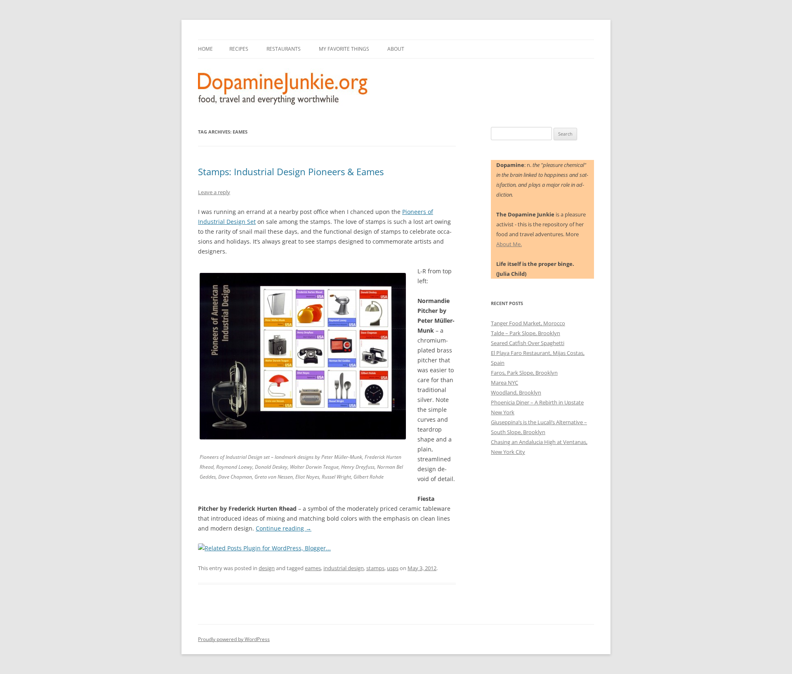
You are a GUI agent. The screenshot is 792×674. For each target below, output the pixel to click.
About (395, 48)
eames (313, 568)
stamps (375, 568)
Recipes (238, 48)
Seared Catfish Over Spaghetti (527, 343)
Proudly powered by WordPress (234, 639)
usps (392, 568)
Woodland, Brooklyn (516, 392)
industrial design (343, 568)
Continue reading (283, 528)
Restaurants (283, 48)
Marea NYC (504, 382)
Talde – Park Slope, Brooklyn (525, 333)
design (267, 568)
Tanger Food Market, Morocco (528, 323)
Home (205, 48)
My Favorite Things (344, 48)
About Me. (509, 244)
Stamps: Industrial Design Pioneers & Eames (291, 171)
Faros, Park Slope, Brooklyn (524, 372)
